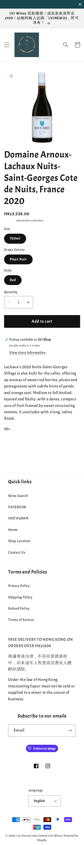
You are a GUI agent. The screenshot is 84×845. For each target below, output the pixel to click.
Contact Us (16, 552)
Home (13, 529)
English (39, 801)
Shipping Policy (20, 597)
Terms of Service (21, 619)
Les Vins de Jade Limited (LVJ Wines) (40, 835)
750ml (15, 238)
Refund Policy (19, 608)
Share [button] (14, 444)
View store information (27, 352)
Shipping (9, 220)
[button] (6, 45)
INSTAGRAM (18, 518)
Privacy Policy (19, 586)
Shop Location (19, 541)
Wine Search (18, 495)
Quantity (11, 292)
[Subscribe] (70, 730)
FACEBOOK (17, 507)
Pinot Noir (18, 259)
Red (13, 280)
